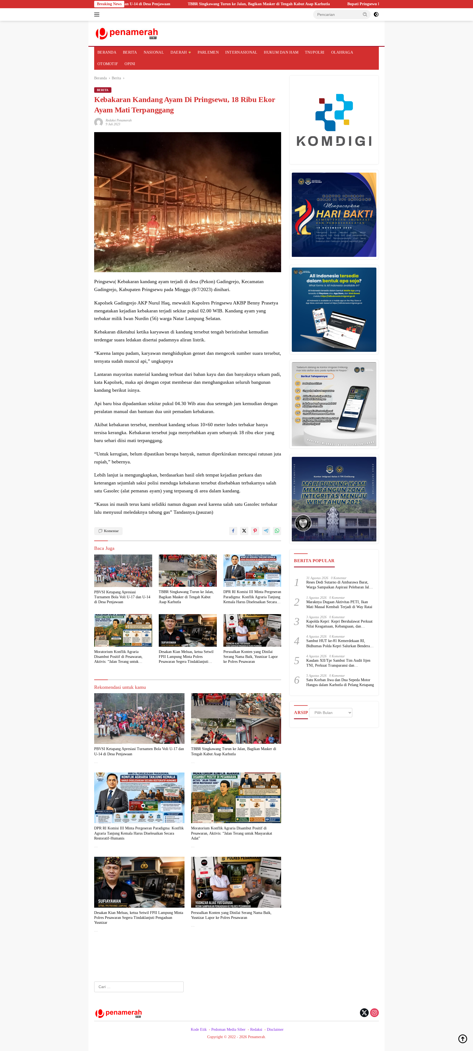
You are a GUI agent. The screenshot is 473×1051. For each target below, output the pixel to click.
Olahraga (342, 52)
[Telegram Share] (266, 531)
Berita (130, 52)
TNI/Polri (315, 52)
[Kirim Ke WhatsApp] (277, 531)
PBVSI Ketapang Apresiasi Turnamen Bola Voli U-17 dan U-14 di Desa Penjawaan (122, 597)
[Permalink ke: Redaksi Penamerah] (98, 122)
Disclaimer (275, 1029)
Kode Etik (199, 1029)
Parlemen (208, 52)
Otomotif (107, 64)
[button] (365, 14)
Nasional (154, 52)
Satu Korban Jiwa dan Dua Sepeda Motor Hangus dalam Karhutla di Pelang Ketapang (340, 682)
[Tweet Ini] (244, 531)
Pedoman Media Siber (228, 1029)
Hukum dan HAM (281, 52)
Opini (130, 64)
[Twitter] (364, 1013)
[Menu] (98, 14)
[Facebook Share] (233, 531)
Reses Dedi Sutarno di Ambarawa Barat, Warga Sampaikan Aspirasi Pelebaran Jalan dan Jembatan (339, 585)
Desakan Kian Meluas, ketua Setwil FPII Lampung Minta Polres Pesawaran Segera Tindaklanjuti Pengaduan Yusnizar (186, 657)
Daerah (179, 52)
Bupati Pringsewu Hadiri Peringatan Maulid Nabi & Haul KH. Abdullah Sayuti (361, 4)
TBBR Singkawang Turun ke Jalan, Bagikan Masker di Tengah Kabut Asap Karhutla (206, 4)
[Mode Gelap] (376, 14)
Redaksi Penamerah (119, 120)
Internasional (241, 52)
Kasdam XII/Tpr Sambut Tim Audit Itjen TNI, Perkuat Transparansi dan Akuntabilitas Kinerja (338, 663)
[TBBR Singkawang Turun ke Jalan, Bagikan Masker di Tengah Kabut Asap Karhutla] (188, 570)
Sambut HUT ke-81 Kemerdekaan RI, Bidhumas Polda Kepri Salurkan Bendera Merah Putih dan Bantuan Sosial (338, 644)
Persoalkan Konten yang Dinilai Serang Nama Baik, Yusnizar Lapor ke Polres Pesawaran (250, 657)
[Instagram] (374, 1013)
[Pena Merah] (127, 33)
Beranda (106, 52)
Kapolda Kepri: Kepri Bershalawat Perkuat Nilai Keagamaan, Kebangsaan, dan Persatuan (339, 624)
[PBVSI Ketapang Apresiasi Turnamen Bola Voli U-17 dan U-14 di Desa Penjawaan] (123, 570)
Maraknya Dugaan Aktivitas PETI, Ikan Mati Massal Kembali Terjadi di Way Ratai (339, 604)
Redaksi (256, 1029)
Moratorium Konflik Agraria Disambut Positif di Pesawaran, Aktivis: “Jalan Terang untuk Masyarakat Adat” (118, 657)
